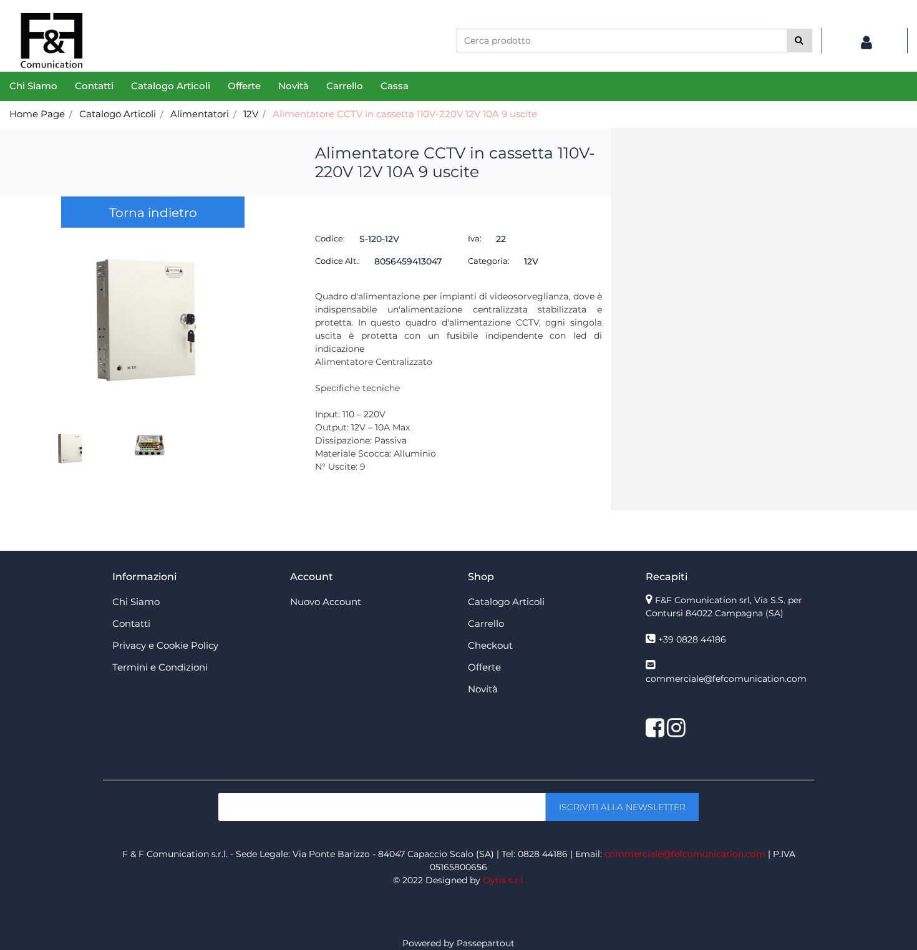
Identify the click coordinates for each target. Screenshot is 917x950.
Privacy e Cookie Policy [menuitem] (165, 645)
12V (250, 114)
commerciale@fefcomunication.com (726, 678)
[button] (799, 40)
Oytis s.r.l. (504, 880)
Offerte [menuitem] (244, 86)
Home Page (37, 114)
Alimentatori (199, 114)
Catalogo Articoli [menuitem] (170, 86)
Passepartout (486, 943)
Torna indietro (153, 212)
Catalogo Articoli (117, 114)
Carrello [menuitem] (344, 86)
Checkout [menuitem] (490, 645)
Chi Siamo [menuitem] (33, 86)
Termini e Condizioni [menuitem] (160, 667)
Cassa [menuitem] (395, 86)
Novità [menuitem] (293, 86)
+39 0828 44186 (692, 639)
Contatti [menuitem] (94, 86)
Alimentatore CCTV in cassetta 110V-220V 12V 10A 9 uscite (405, 114)
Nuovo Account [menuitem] (325, 602)
